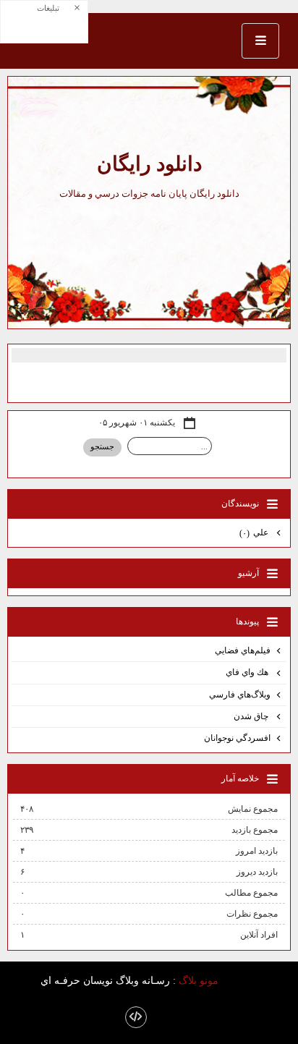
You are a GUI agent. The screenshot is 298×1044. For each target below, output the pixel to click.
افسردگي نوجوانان (237, 738)
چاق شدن (252, 716)
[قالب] (136, 1017)
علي (255, 532)
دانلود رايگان (149, 164)
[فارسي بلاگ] (243, 981)
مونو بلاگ (198, 980)
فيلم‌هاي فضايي (243, 650)
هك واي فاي (248, 672)
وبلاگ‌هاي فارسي (240, 694)
